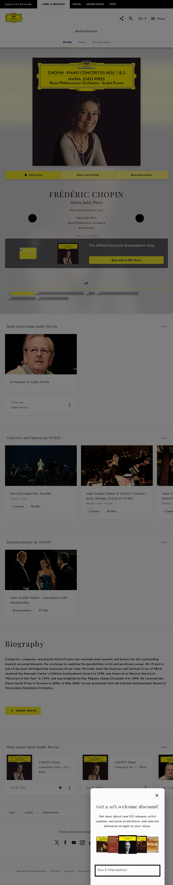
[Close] (157, 795)
